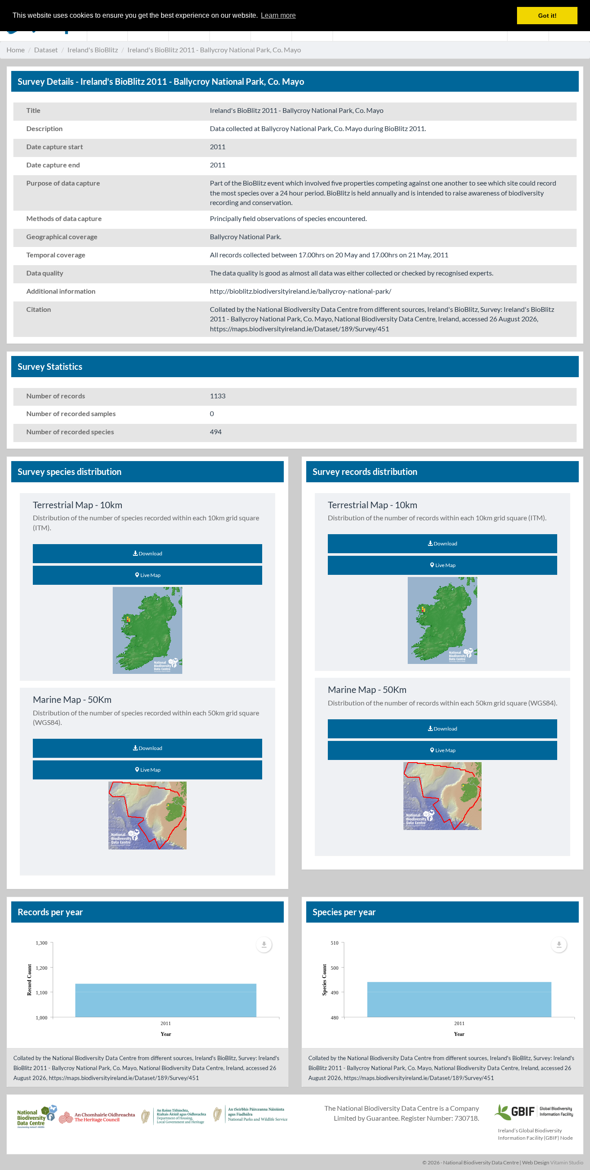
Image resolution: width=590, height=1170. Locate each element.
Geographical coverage (62, 236)
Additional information (60, 291)
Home (15, 49)
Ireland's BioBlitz (92, 49)
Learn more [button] (278, 15)
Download (150, 553)
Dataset (46, 49)
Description (44, 128)
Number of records (55, 395)
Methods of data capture (64, 218)
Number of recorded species (70, 431)
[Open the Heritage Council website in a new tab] (97, 1121)
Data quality (44, 273)
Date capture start (54, 146)
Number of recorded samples (71, 413)
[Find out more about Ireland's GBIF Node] (533, 1111)
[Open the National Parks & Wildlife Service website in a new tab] (250, 1121)
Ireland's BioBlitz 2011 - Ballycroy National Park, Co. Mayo (214, 49)
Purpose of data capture (63, 183)
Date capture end (53, 164)
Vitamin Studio (567, 1162)
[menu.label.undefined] (264, 944)
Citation (38, 309)
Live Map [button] (150, 575)
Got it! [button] (547, 15)
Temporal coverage (56, 254)
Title (33, 110)
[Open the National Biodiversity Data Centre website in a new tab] (37, 1121)
